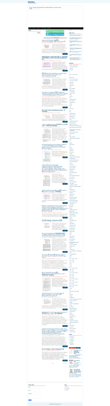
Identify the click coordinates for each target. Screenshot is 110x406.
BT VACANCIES (72, 91)
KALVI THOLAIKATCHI (73, 172)
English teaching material (74, 121)
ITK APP (71, 163)
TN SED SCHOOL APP (73, 300)
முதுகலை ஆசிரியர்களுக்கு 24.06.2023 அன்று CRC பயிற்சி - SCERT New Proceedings (54, 125)
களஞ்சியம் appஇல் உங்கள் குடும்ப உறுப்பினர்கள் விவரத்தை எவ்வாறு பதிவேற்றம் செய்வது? (45, 7)
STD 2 (71, 266)
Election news (72, 116)
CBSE (71, 94)
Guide (71, 147)
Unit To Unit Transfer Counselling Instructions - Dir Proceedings (53, 110)
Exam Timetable (72, 136)
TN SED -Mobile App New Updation (75, 299)
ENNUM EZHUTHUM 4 (73, 124)
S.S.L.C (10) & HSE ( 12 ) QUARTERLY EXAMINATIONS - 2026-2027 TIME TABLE (78, 352)
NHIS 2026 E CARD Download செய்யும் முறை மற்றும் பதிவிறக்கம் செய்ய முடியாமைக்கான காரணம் (76, 41)
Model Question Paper (73, 197)
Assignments (72, 85)
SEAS (71, 247)
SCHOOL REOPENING (73, 244)
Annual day (71, 83)
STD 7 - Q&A (72, 280)
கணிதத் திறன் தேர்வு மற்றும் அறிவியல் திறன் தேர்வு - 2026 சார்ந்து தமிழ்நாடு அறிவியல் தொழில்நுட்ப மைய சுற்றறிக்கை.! (76, 38)
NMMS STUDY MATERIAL (74, 212)
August (71, 344)
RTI (70, 234)
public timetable (72, 228)
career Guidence (72, 93)
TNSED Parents (72, 311)
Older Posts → (65, 363)
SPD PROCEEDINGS (73, 254)
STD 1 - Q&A (72, 260)
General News (72, 144)
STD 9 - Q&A (72, 286)
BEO (70, 86)
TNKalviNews (31, 2)
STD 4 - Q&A (72, 274)
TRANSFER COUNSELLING (74, 322)
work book (71, 327)
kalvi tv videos (72, 178)
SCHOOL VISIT (72, 246)
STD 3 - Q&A (72, 271)
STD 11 (71, 263)
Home (30, 28)
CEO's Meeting (72, 100)
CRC (70, 107)
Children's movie (72, 102)
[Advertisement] (55, 19)
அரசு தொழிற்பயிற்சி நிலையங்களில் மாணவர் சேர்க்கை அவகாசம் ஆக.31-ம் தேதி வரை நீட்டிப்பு (76, 55)
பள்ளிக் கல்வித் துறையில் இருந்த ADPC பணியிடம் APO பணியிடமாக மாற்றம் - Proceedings (54, 191)
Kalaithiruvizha (72, 169)
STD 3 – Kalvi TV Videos (74, 272)
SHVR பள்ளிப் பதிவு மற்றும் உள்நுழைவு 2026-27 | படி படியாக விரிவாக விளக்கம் (76, 52)
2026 (71, 343)
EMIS (70, 119)
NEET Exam (71, 205)
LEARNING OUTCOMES (73, 184)
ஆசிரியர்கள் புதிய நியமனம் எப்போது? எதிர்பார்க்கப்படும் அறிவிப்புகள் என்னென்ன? (76, 35)
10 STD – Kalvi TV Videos (74, 65)
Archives (78, 347)
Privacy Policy (44, 28)
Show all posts (63, 37)
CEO (70, 97)
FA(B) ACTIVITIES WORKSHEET (75, 138)
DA (70, 110)
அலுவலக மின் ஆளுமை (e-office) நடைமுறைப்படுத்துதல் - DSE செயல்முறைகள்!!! (53, 40)
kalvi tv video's (72, 177)
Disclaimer (49, 28)
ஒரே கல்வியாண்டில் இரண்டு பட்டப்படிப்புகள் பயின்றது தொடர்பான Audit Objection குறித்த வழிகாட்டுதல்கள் (76, 48)
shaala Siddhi (72, 249)
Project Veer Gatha (73, 225)
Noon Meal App (72, 214)
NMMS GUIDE (72, 211)
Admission (71, 82)
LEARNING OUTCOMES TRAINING (75, 186)
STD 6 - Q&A (72, 277)
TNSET (71, 313)
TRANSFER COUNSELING (74, 320)
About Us (33, 28)
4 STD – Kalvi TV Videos (74, 74)
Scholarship (72, 237)
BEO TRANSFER (72, 88)
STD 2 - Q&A (72, 269)
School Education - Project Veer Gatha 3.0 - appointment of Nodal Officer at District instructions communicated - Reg (55, 58)
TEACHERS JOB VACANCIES (74, 291)
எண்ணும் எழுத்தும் (72, 331)
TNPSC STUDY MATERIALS (74, 303)
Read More (65, 70)
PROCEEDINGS (53, 42)
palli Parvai (71, 219)
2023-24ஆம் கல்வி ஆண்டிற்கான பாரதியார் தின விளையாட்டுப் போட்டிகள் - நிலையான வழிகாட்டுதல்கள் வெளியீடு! (54, 74)
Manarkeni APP (72, 194)
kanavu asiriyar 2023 (73, 181)
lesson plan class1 (73, 191)
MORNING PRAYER (73, 198)
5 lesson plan (72, 77)
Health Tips (71, 150)
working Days (72, 330)
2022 (71, 337)
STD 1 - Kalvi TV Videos (73, 258)
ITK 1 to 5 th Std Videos (73, 161)
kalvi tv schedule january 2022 (74, 175)
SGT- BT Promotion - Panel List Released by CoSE (53, 349)
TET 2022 (71, 294)
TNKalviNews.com (58, 404)
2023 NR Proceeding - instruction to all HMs (52, 220)
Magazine (71, 192)
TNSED (71, 305)
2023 (71, 339)
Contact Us (38, 28)
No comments (60, 42)
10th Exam (71, 68)
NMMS (71, 208)
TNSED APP (72, 306)
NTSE (71, 217)
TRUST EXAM (72, 325)
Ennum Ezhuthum (72, 122)
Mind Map (71, 195)
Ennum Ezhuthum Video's (74, 132)
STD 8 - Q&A (72, 283)
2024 (71, 340)
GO (70, 146)
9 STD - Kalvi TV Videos (73, 80)
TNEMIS (71, 302)
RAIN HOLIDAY (72, 231)
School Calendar (72, 239)
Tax (70, 289)
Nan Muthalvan (72, 203)
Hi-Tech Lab (72, 152)
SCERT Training (72, 236)
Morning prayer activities (74, 200)
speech (71, 255)
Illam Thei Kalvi (72, 155)
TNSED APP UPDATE (73, 308)
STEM (71, 288)
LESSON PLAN (72, 189)
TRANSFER (71, 319)
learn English (72, 183)
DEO (70, 111)
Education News (72, 113)
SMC (70, 252)
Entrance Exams (72, 133)
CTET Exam (71, 108)
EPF (70, 135)
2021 (71, 336)
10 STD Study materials (73, 66)
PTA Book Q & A (72, 226)
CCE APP (71, 96)
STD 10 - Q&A (72, 261)
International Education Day (74, 160)
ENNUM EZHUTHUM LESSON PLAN (75, 125)
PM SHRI (71, 222)
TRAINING (71, 317)
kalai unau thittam (73, 167)
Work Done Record (73, 328)
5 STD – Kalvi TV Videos (74, 79)
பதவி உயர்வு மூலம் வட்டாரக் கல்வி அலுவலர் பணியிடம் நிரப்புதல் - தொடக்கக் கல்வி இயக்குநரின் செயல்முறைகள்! (53, 294)
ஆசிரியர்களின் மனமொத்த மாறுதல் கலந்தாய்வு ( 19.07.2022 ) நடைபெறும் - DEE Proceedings (54, 312)
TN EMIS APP (72, 297)
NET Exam (71, 206)
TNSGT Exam (72, 314)
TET (70, 292)
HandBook (71, 149)
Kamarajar (71, 180)
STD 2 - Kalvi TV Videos (73, 268)
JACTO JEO (72, 164)
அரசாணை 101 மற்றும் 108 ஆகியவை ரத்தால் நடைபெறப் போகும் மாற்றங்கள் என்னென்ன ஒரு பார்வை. (54, 256)
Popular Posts (72, 347)
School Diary (72, 240)
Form (70, 139)
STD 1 (71, 257)
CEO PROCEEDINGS (73, 99)
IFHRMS (71, 153)
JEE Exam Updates (73, 166)
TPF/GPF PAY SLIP (73, 316)
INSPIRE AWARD (52, 276)
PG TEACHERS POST (73, 220)
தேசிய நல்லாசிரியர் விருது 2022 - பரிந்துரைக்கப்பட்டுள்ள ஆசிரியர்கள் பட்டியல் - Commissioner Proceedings (53, 273)
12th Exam (71, 69)
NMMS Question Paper (73, 209)
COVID (71, 105)
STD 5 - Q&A (72, 275)
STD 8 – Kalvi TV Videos (74, 285)
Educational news (73, 114)
